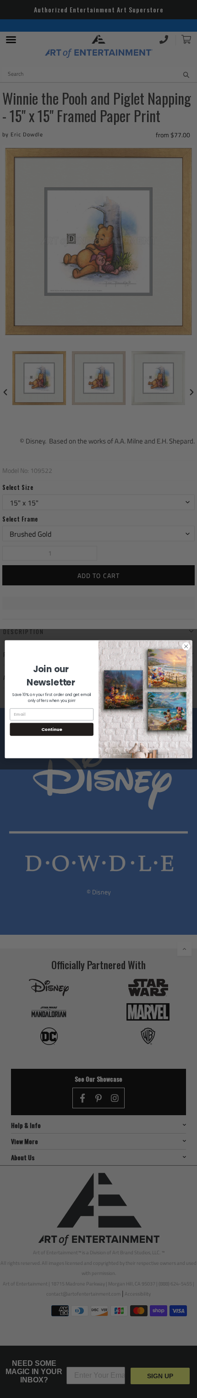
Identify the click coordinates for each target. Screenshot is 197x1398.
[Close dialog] (186, 646)
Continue (51, 729)
